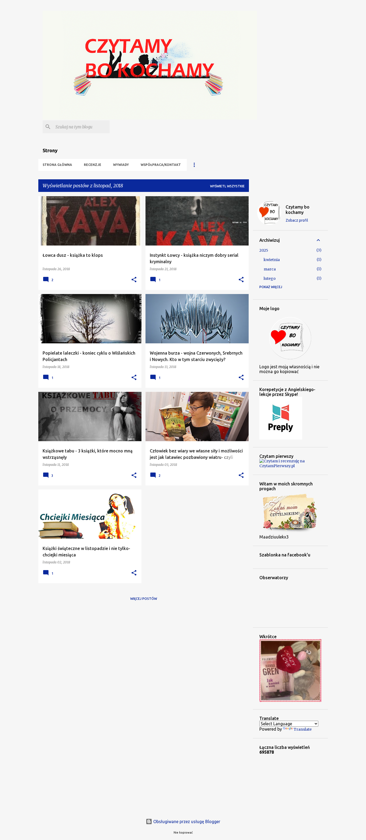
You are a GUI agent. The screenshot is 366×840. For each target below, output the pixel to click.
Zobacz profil (297, 220)
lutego (270, 278)
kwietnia (272, 259)
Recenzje (92, 164)
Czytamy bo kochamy (297, 210)
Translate (303, 729)
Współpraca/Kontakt (161, 164)
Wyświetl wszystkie (227, 186)
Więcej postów (143, 598)
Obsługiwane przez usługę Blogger (186, 821)
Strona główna (57, 164)
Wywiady (121, 164)
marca (270, 269)
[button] (134, 280)
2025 (263, 250)
